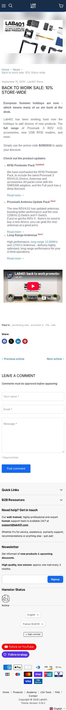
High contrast (33, 634)
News (16, 69)
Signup (55, 579)
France (31, 624)
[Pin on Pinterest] (25, 341)
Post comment (16, 468)
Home (5, 69)
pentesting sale (20, 325)
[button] (57, 708)
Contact (33, 695)
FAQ (57, 692)
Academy (32, 692)
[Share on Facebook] (4, 341)
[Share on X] (11, 341)
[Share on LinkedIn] (18, 341)
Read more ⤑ (15, 195)
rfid (47, 325)
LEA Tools (45, 692)
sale (53, 325)
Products (18, 692)
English (31, 614)
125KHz (17, 245)
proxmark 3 (37, 325)
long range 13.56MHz (44, 241)
